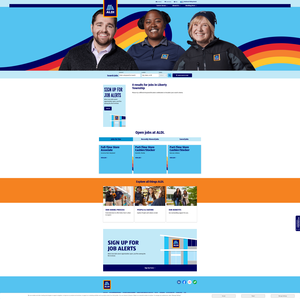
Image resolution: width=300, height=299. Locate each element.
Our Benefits (175, 210)
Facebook (184, 282)
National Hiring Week (190, 1)
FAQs (176, 1)
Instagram (190, 282)
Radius (160, 72)
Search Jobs (170, 75)
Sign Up (108, 108)
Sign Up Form (149, 268)
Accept (223, 296)
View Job (103, 157)
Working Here (190, 5)
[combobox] (150, 75)
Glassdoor (195, 282)
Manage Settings (283, 296)
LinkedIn (179, 282)
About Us (175, 5)
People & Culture (145, 210)
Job (159, 1)
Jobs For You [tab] (116, 139)
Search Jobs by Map (183, 75)
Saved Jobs (168, 1)
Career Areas (161, 5)
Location (144, 72)
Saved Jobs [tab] (184, 139)
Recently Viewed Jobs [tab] (150, 139)
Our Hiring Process (115, 210)
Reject (253, 296)
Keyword (121, 72)
